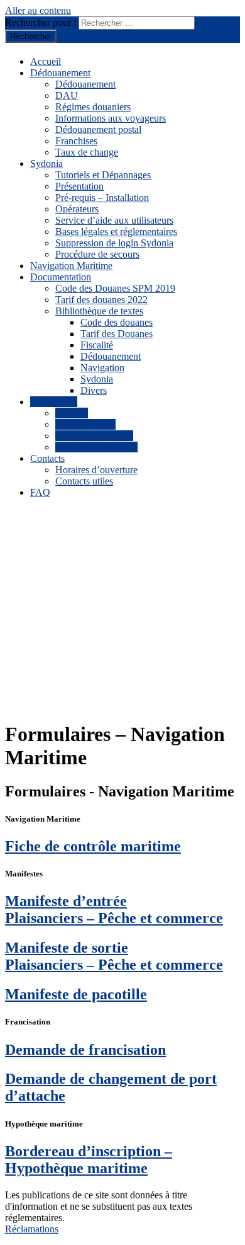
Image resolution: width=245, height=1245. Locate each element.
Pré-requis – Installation (102, 197)
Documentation (60, 277)
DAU (66, 95)
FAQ (40, 492)
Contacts (47, 458)
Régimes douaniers (93, 106)
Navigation (102, 367)
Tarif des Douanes (116, 333)
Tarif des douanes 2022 (101, 299)
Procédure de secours (97, 254)
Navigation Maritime (71, 265)
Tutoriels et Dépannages (103, 174)
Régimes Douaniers (94, 435)
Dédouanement (60, 72)
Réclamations (31, 1229)
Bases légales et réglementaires (116, 231)
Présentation (79, 186)
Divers (93, 390)
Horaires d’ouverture (96, 469)
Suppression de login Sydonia (114, 243)
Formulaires (53, 401)
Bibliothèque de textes (99, 311)
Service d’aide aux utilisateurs (114, 220)
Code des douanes (116, 322)
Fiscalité (96, 345)
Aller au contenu (38, 10)
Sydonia (46, 163)
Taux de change (86, 152)
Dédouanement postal (98, 129)
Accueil (45, 61)
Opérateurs (77, 209)
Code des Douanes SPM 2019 (115, 288)
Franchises (76, 140)
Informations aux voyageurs (110, 118)
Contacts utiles (84, 481)
